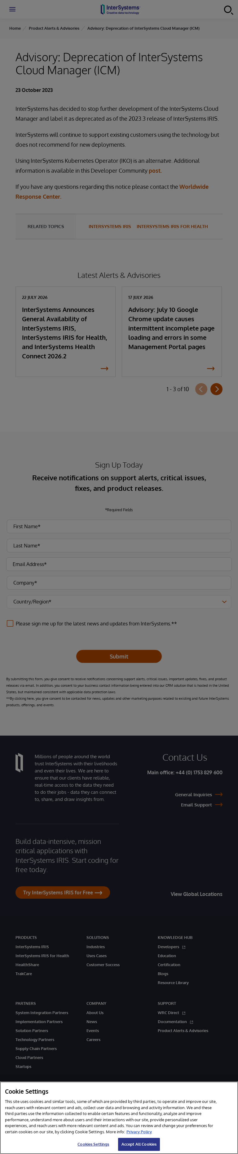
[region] (119, 1118)
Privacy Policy (139, 1131)
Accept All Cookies (138, 1144)
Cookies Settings (93, 1144)
